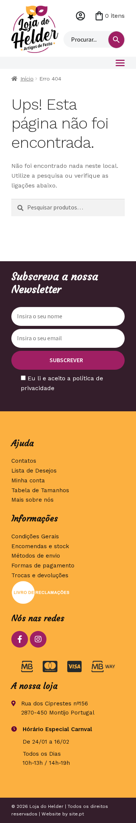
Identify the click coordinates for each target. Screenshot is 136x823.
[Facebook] (19, 639)
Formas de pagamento (42, 565)
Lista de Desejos (34, 470)
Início (27, 79)
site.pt (76, 814)
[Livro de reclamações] (68, 592)
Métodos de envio (35, 555)
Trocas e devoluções (39, 575)
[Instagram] (38, 639)
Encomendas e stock (40, 546)
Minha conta (80, 15)
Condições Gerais (35, 536)
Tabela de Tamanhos (40, 490)
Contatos (23, 460)
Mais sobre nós (32, 499)
